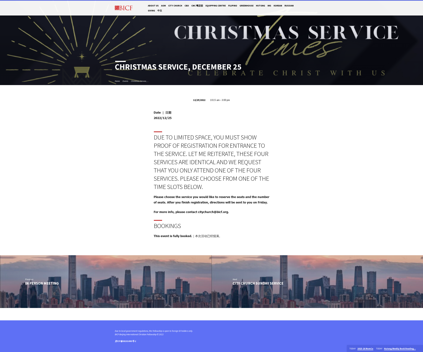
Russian (289, 5)
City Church (175, 5)
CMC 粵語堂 (197, 5)
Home (117, 81)
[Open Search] (306, 8)
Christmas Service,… (140, 81)
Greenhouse (246, 5)
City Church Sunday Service (258, 283)
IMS (269, 5)
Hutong (260, 5)
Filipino (232, 5)
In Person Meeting (42, 283)
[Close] (420, 348)
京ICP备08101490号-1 (125, 341)
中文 (159, 10)
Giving (151, 10)
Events (125, 81)
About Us (153, 5)
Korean (278, 5)
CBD (187, 5)
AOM (163, 5)
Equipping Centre (216, 5)
